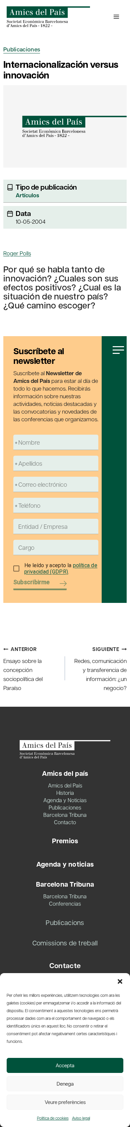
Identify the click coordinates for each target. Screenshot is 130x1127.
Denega (65, 1083)
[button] (120, 981)
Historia (65, 792)
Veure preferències (65, 1102)
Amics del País (65, 785)
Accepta (65, 1065)
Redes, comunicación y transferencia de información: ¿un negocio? (100, 668)
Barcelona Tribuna (65, 814)
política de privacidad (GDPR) (60, 568)
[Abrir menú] (116, 16)
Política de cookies (53, 1118)
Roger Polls (17, 253)
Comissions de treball (65, 942)
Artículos (27, 195)
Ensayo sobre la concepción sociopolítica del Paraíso (23, 668)
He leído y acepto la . (60, 568)
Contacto (65, 822)
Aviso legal (81, 1118)
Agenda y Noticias (65, 800)
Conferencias (65, 903)
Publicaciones (21, 49)
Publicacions (65, 922)
